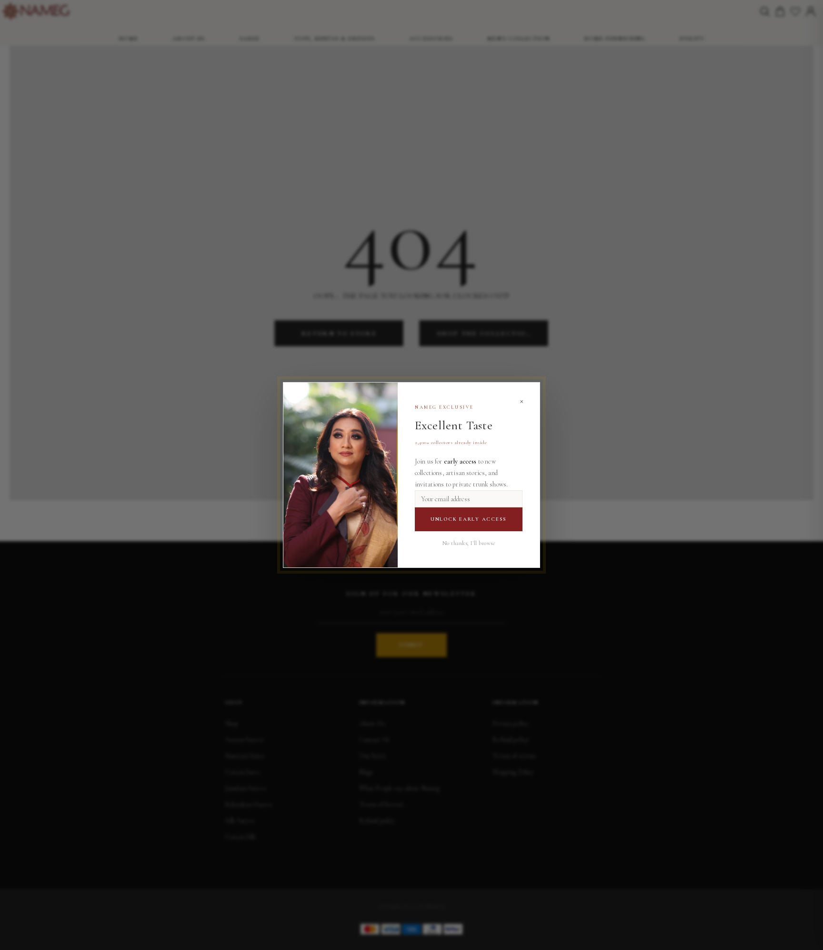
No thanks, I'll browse (468, 543)
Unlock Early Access (469, 519)
